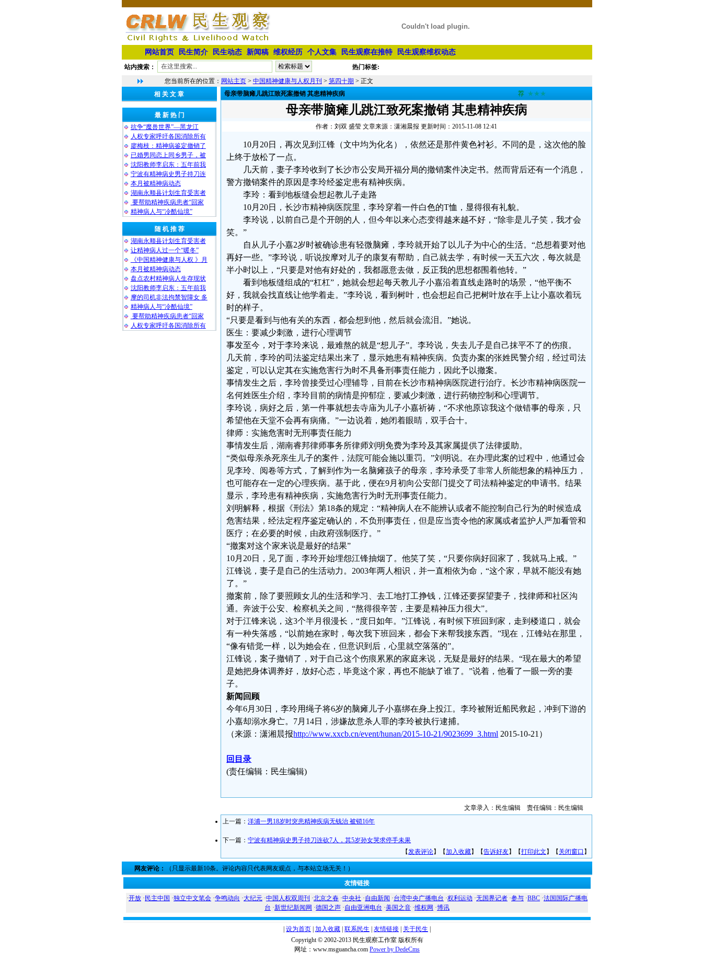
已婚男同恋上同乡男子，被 (168, 155)
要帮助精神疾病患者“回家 (167, 202)
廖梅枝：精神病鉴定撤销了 (168, 145)
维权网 (423, 907)
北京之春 (326, 898)
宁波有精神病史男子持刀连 (168, 174)
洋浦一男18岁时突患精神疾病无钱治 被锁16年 (311, 821)
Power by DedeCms (395, 949)
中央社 (351, 898)
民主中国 (157, 898)
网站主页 (233, 81)
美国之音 (398, 907)
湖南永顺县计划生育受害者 (168, 192)
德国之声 (328, 907)
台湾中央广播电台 (419, 898)
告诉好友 (496, 851)
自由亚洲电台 (363, 907)
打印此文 (533, 851)
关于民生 (415, 929)
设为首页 (298, 929)
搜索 (333, 68)
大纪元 (253, 898)
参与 (517, 898)
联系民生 (357, 929)
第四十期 (341, 81)
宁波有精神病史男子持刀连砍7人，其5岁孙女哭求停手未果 (329, 840)
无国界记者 (492, 898)
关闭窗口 (571, 851)
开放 (135, 898)
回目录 (238, 758)
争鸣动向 (227, 898)
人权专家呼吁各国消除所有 (168, 136)
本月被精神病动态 (156, 183)
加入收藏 (458, 851)
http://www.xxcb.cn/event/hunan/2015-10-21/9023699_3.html (395, 733)
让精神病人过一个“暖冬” (165, 250)
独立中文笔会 (192, 898)
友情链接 (386, 929)
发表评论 (420, 851)
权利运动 (460, 898)
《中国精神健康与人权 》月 (169, 259)
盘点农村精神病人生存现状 (168, 278)
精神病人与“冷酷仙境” (161, 211)
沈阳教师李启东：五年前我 (168, 164)
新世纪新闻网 (293, 907)
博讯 (443, 907)
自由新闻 (377, 898)
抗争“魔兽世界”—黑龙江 (165, 127)
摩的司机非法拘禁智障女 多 (169, 297)
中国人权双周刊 (288, 898)
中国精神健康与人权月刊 (287, 81)
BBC (533, 898)
